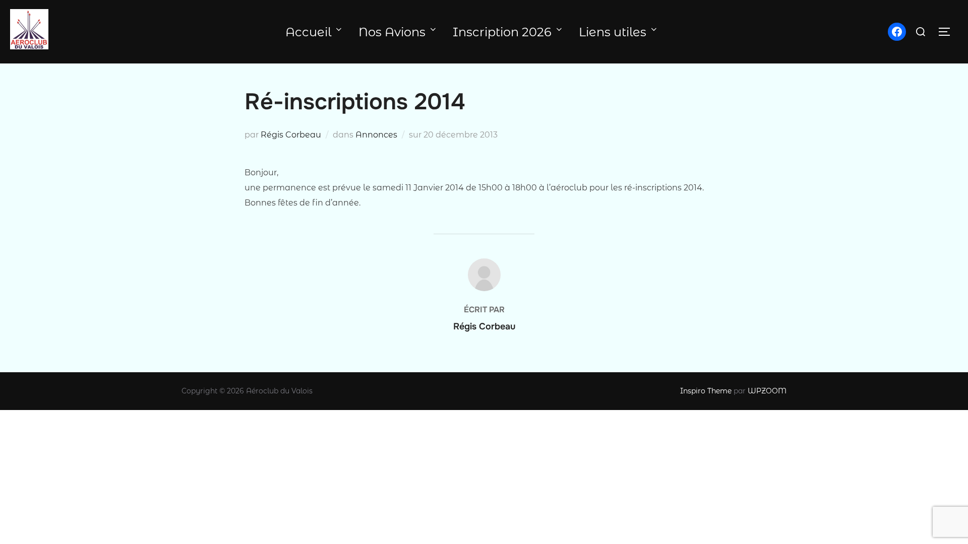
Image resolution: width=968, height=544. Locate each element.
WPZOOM (767, 390)
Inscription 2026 (502, 32)
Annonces (376, 135)
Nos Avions (392, 32)
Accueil (308, 32)
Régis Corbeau (291, 135)
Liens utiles (612, 32)
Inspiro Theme (706, 390)
